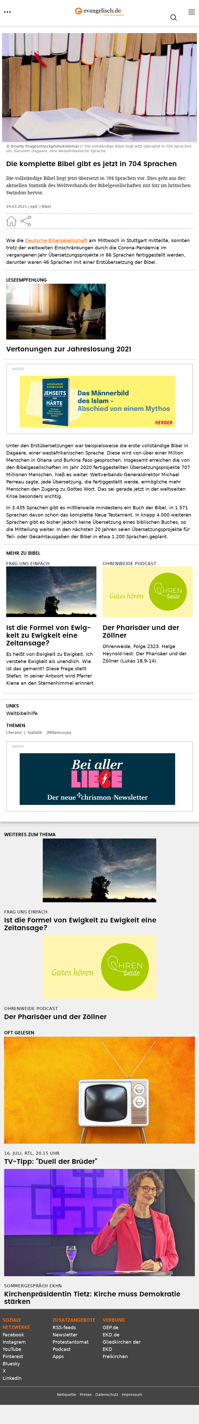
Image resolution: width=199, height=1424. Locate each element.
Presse (86, 1394)
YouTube (12, 1349)
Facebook (13, 1334)
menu (7, 12)
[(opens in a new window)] (97, 401)
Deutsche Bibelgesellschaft (56, 240)
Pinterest (13, 1356)
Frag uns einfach (28, 563)
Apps (58, 1356)
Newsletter (65, 1334)
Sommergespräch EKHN (33, 1285)
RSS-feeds (64, 1327)
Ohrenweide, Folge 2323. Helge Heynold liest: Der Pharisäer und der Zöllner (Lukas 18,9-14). (145, 654)
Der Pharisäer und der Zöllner (55, 1017)
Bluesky (11, 1363)
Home (11, 221)
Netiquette (66, 1394)
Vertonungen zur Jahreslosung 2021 (68, 349)
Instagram (14, 1342)
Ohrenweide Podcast (129, 563)
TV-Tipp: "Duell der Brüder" (50, 1161)
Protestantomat (71, 1342)
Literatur (14, 732)
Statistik (34, 732)
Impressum (132, 1394)
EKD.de (111, 1334)
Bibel (46, 206)
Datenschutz (106, 1394)
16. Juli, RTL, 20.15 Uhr (32, 1153)
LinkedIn (12, 1378)
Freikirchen (115, 1356)
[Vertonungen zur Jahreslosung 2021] (99, 312)
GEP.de (110, 1327)
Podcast (61, 1349)
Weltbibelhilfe (22, 713)
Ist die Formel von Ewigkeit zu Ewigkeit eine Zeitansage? (48, 636)
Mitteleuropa (59, 732)
